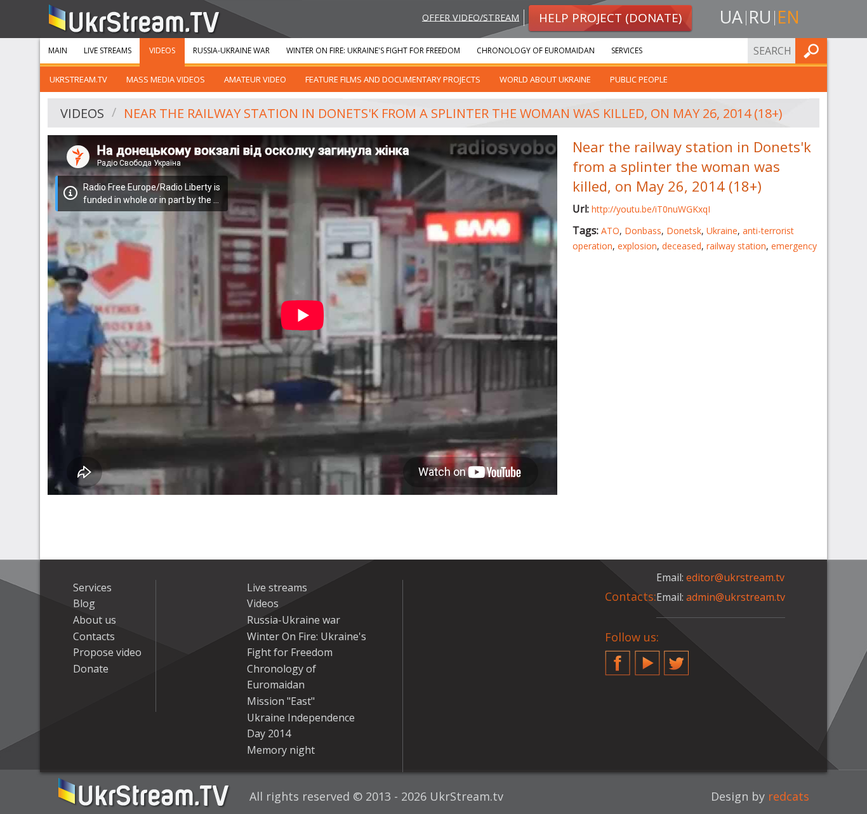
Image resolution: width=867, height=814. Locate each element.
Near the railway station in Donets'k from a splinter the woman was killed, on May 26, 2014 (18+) (453, 113)
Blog (84, 603)
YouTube (647, 658)
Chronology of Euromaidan (536, 50)
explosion (637, 246)
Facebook (617, 658)
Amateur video (255, 79)
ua (731, 17)
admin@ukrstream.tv (735, 597)
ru (759, 17)
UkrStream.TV (78, 79)
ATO (610, 231)
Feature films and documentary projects (392, 79)
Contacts (94, 636)
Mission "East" (281, 701)
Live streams (107, 50)
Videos (162, 50)
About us (94, 620)
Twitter (676, 658)
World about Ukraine (545, 79)
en (788, 17)
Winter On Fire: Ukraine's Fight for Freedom (373, 50)
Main (57, 50)
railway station (736, 246)
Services (626, 50)
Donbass (643, 231)
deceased (681, 246)
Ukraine (722, 231)
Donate (91, 669)
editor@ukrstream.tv (735, 577)
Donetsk (683, 231)
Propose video (107, 652)
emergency (794, 246)
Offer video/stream (470, 17)
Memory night (281, 750)
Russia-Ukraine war (231, 50)
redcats (788, 796)
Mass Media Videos (165, 79)
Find (813, 50)
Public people (639, 79)
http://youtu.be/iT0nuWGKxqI (651, 209)
